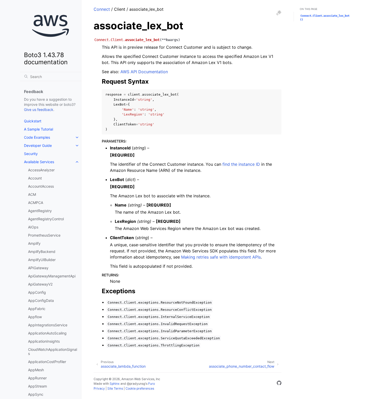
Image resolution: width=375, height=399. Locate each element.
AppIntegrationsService (47, 325)
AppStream (37, 386)
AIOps (33, 227)
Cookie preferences (140, 388)
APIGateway (38, 268)
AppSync (35, 394)
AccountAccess (41, 186)
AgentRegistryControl (46, 219)
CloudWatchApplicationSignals (52, 351)
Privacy (99, 388)
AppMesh (36, 370)
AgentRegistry (40, 211)
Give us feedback (38, 109)
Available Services (39, 162)
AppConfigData (41, 300)
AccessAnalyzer (41, 170)
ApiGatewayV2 (40, 284)
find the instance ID (241, 164)
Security (31, 153)
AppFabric (36, 308)
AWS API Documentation (144, 71)
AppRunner (37, 378)
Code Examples (37, 137)
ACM (32, 194)
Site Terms (115, 388)
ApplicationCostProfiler (47, 361)
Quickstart (32, 121)
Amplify (34, 243)
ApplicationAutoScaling (47, 333)
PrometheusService (44, 235)
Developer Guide (38, 145)
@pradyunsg (136, 383)
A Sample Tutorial (38, 129)
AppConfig (37, 292)
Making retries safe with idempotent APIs (221, 257)
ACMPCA (35, 202)
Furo (151, 383)
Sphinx (115, 383)
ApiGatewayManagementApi (52, 276)
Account (35, 178)
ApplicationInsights (44, 341)
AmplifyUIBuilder (42, 260)
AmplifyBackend (41, 251)
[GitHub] (279, 384)
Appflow (35, 317)
